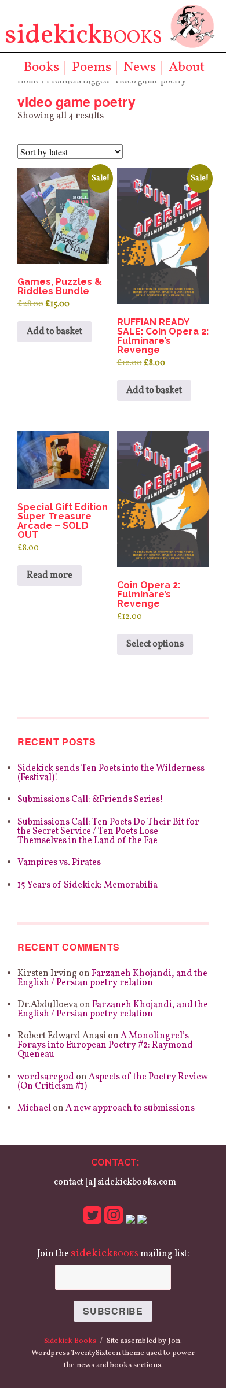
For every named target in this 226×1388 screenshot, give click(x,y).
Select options (155, 644)
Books (41, 67)
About (187, 67)
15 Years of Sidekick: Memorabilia (87, 885)
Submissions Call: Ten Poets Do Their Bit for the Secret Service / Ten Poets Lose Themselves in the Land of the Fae (108, 831)
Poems (91, 67)
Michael (34, 1108)
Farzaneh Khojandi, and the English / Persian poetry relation (112, 978)
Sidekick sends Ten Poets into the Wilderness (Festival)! (111, 773)
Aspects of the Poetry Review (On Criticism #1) (112, 1082)
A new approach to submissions (130, 1108)
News (139, 67)
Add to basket (54, 331)
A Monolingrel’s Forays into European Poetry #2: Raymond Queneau (105, 1045)
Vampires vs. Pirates (59, 862)
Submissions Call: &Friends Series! (90, 799)
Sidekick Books (70, 1341)
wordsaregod (45, 1077)
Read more (49, 575)
